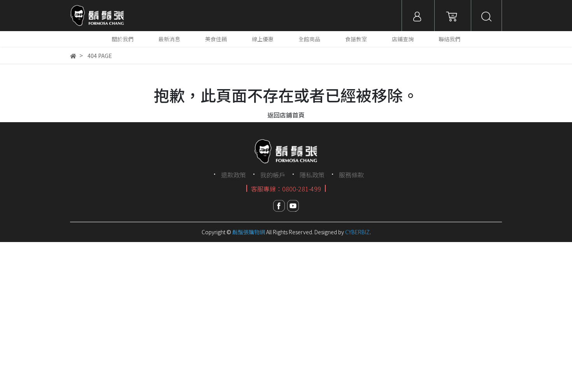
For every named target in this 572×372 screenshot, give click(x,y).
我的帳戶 (272, 174)
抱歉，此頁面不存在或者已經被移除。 (286, 95)
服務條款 (351, 174)
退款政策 (233, 174)
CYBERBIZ (357, 232)
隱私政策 (312, 174)
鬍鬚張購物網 (248, 232)
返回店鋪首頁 (286, 114)
